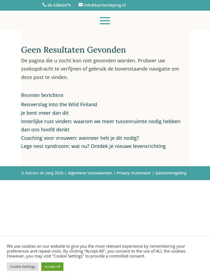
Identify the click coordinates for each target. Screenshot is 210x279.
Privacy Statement (134, 172)
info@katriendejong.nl (105, 5)
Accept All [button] (52, 266)
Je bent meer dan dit (45, 113)
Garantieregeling (170, 172)
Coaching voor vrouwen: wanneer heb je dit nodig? (80, 138)
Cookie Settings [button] (22, 266)
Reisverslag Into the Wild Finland (59, 104)
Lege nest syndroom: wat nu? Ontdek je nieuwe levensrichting (93, 146)
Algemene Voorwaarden (90, 172)
